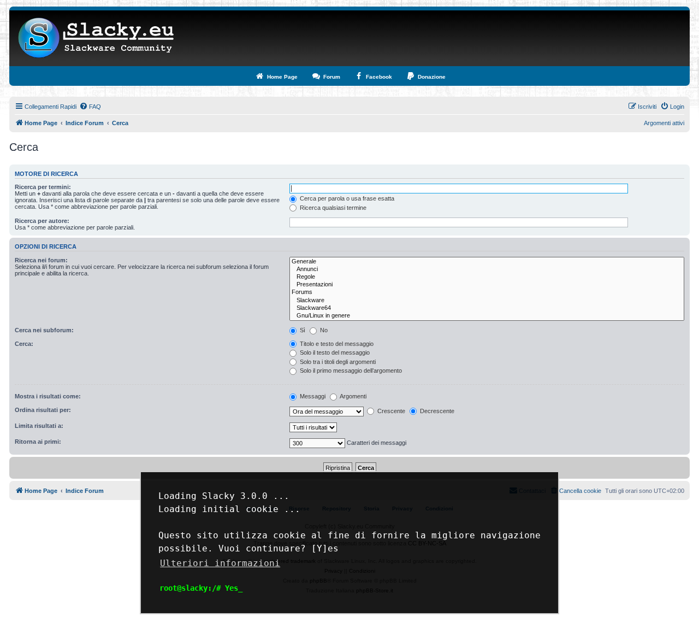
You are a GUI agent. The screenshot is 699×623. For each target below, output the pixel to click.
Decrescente (436, 411)
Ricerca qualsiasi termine (332, 207)
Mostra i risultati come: (48, 396)
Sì (301, 330)
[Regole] (487, 277)
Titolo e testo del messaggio (336, 343)
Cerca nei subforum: (44, 330)
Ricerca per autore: (42, 221)
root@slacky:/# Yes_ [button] (200, 588)
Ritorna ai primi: (38, 441)
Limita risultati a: (39, 425)
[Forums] (487, 292)
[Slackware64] (487, 308)
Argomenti (352, 396)
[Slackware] (487, 300)
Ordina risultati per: (43, 410)
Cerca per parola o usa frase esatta (346, 198)
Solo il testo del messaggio (334, 352)
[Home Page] (96, 38)
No (323, 330)
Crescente (390, 411)
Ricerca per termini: (43, 187)
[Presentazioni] (487, 285)
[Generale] (487, 262)
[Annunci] (487, 269)
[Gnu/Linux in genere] (487, 316)
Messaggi (311, 396)
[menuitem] (90, 106)
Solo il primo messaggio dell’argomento (350, 370)
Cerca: (24, 343)
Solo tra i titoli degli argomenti (337, 361)
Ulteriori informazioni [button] (220, 563)
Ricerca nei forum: (41, 260)
